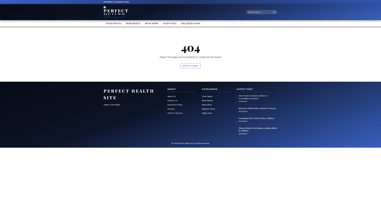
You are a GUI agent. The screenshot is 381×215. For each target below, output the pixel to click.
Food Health (113, 23)
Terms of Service (174, 113)
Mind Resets (133, 23)
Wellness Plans (190, 23)
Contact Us (172, 100)
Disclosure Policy (174, 105)
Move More (151, 23)
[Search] (275, 12)
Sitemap (171, 109)
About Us (171, 96)
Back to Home (190, 66)
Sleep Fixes (170, 23)
